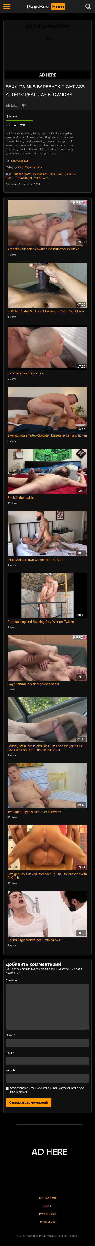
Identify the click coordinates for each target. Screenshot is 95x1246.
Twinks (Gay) (41, 177)
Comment (12, 980)
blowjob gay (40, 174)
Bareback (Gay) (22, 174)
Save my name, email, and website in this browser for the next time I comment (47, 1090)
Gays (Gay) (55, 174)
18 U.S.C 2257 (47, 1198)
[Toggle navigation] (6, 6)
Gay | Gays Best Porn (31, 167)
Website (10, 1070)
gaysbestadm (21, 160)
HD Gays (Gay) (23, 177)
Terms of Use (47, 1221)
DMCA (47, 1206)
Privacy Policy (47, 1214)
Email (10, 1052)
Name (10, 1035)
